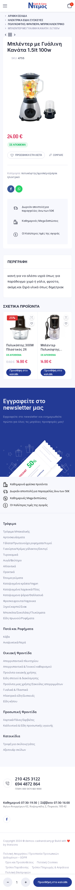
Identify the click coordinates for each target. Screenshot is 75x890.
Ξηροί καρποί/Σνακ (15, 606)
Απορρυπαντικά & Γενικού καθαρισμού (27, 666)
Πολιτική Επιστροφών (18, 872)
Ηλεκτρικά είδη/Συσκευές (19, 695)
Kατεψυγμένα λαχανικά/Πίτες (21, 589)
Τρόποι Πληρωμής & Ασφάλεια (50, 867)
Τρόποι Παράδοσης (17, 867)
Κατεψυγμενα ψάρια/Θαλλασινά (23, 595)
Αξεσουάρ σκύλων (14, 750)
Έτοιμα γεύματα (13, 578)
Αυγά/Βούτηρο (12, 560)
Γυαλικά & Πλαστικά (15, 690)
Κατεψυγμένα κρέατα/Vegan (20, 583)
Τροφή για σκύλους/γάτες (19, 744)
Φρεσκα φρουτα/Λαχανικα (19, 601)
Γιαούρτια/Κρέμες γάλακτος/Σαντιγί (25, 549)
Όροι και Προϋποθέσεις (19, 862)
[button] (26, 155)
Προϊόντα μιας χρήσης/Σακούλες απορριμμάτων (33, 684)
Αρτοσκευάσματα (14, 537)
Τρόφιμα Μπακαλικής (16, 531)
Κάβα (6, 637)
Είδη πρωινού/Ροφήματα (18, 618)
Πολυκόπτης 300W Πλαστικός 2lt (20, 347)
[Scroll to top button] (68, 873)
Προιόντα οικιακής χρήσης (19, 672)
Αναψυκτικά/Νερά (14, 642)
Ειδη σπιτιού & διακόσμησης (20, 678)
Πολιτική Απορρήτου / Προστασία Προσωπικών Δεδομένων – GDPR (31, 855)
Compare (58, 155)
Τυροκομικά (10, 555)
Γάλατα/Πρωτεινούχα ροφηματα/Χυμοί (27, 543)
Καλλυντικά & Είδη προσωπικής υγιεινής (28, 725)
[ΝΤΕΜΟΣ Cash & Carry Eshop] (37, 6)
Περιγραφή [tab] (17, 262)
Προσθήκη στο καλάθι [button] (19, 372)
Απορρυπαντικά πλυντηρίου (20, 661)
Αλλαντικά (9, 566)
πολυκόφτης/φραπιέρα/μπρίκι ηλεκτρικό (36, 24)
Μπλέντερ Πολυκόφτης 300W (50, 347)
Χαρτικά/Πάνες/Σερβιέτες (18, 720)
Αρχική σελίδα (17, 15)
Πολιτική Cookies (47, 862)
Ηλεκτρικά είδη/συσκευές (25, 20)
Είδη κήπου (10, 701)
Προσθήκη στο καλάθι (53, 882)
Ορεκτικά (9, 572)
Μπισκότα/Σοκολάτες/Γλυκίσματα (24, 612)
